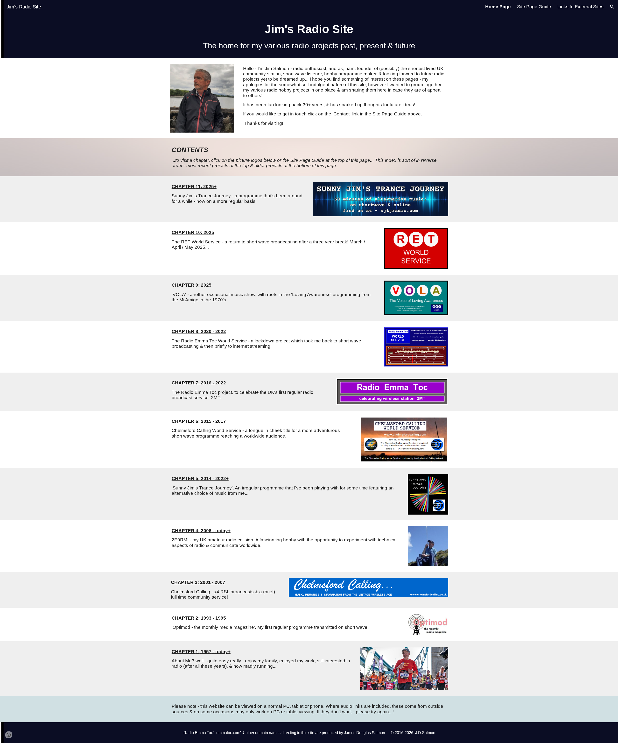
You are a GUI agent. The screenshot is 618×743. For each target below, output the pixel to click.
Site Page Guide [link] (534, 6)
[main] (309, 35)
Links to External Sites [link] (580, 6)
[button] (612, 7)
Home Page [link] (498, 6)
